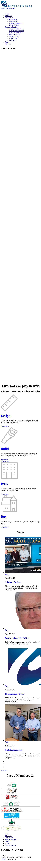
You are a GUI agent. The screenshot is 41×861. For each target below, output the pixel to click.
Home (7, 834)
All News (4, 770)
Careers (12, 8)
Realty (7, 841)
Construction (9, 838)
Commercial (5, 461)
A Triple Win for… (13, 582)
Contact (7, 843)
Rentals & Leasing (11, 839)
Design (6, 416)
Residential (4, 459)
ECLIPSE (4, 859)
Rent (4, 483)
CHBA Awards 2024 (14, 750)
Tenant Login (5, 8)
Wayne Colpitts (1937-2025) (17, 638)
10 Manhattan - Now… (15, 694)
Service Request (10, 845)
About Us (8, 836)
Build (5, 449)
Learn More (5, 426)
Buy (4, 516)
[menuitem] (7, 14)
